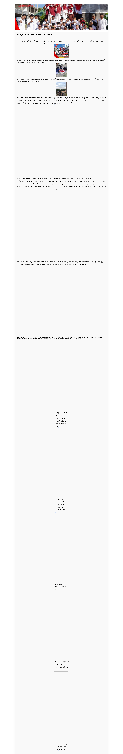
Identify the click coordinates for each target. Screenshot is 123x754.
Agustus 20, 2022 (20, 37)
